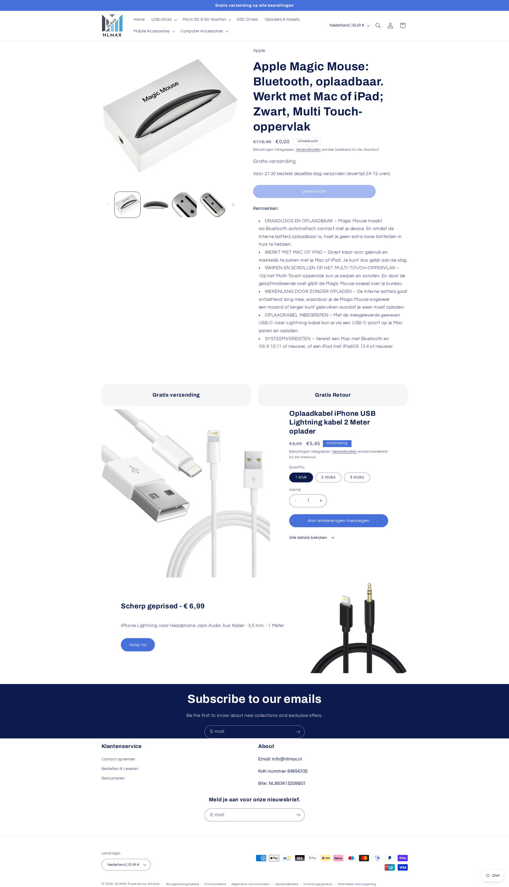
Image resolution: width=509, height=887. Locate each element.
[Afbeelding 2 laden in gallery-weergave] (156, 205)
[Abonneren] (298, 731)
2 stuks (328, 477)
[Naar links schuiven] (107, 204)
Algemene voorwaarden (250, 884)
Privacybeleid (215, 884)
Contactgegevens (318, 884)
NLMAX (121, 883)
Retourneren (113, 778)
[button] (163, 19)
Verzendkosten (308, 150)
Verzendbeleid (286, 884)
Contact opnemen (118, 759)
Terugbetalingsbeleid (182, 884)
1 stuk (301, 477)
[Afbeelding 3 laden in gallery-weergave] (184, 205)
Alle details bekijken (308, 538)
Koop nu (138, 645)
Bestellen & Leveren (120, 769)
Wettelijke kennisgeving (357, 884)
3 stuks (357, 477)
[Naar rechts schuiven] (233, 204)
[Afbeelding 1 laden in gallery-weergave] (127, 205)
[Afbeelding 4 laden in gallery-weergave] (213, 205)
